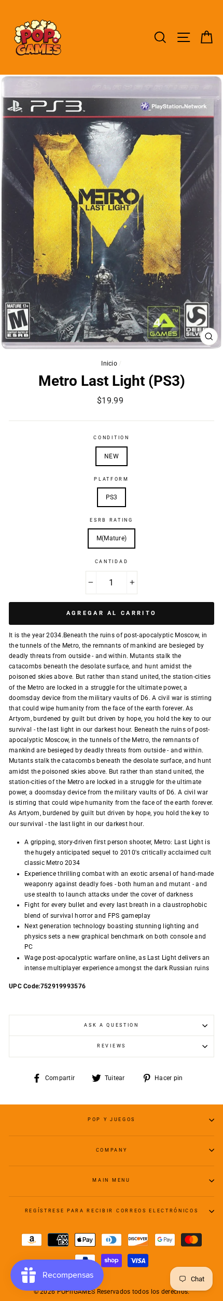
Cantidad (111, 561)
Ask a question (111, 1025)
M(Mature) (111, 538)
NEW (111, 456)
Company (112, 1150)
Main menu (111, 1180)
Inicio (109, 363)
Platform (111, 479)
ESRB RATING (111, 520)
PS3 (112, 497)
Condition (111, 437)
